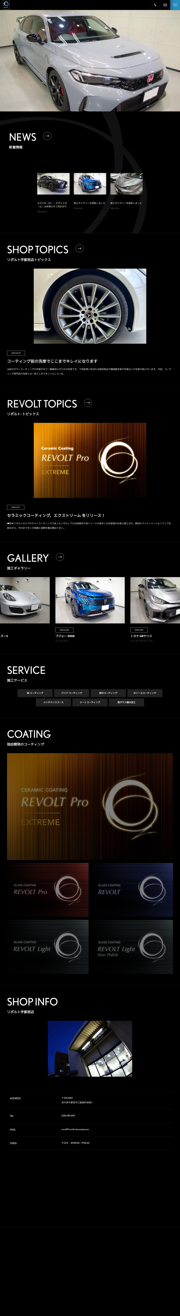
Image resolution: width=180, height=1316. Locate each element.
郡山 (148, 1254)
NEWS (106, 1275)
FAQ (105, 1264)
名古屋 (134, 1286)
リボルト (77, 1266)
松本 (162, 1277)
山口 (148, 1295)
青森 (148, 1250)
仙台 (134, 1254)
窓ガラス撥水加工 (127, 702)
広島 (134, 1295)
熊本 (134, 1304)
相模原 (162, 1272)
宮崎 (148, 1304)
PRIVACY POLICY (115, 1296)
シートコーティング (90, 702)
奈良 (148, 1286)
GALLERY (109, 1243)
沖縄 (162, 1304)
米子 (162, 1290)
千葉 (162, 1263)
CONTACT (109, 1285)
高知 (162, 1295)
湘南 (134, 1277)
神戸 (134, 1290)
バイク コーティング (71, 693)
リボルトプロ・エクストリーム (85, 1255)
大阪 (162, 1286)
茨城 (162, 1259)
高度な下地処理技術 (81, 1250)
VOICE (107, 1253)
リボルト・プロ (80, 1261)
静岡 (134, 1281)
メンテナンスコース (53, 702)
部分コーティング (108, 693)
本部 (134, 1250)
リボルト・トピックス (82, 1302)
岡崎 (162, 1281)
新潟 (162, 1254)
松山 (134, 1299)
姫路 (148, 1290)
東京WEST (136, 1272)
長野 (148, 1277)
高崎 (134, 1259)
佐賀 (148, 1299)
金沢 (148, 1281)
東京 (148, 1268)
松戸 (134, 1268)
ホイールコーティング (145, 693)
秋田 (162, 1250)
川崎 (148, 1272)
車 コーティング (35, 693)
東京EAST (163, 1268)
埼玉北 (134, 1263)
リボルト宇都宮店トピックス (85, 1296)
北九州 (162, 1299)
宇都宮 (148, 1259)
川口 (148, 1263)
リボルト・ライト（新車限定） (85, 1277)
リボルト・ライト (80, 1272)
